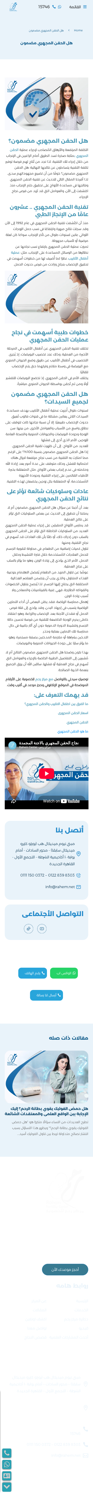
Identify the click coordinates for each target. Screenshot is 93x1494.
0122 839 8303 (61, 875)
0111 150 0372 (32, 875)
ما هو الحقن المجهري (72, 731)
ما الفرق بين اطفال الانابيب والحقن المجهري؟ (56, 704)
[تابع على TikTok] (28, 928)
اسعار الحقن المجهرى (73, 713)
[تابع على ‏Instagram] (68, 928)
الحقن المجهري (77, 722)
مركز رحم (41, 679)
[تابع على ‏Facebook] (55, 928)
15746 (75, 1433)
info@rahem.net (60, 886)
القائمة (75, 7)
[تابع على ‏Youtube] (41, 928)
